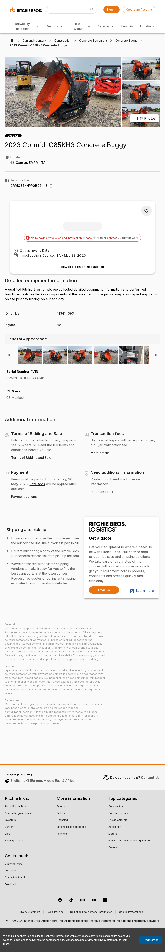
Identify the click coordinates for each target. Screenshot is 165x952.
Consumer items (118, 813)
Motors (112, 834)
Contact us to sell (15, 878)
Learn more (145, 590)
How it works (78, 26)
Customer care (13, 864)
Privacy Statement (29, 912)
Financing (128, 26)
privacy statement (108, 939)
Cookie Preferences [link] (131, 912)
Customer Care (128, 237)
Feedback (11, 884)
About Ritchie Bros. (16, 806)
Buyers (61, 806)
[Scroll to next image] (156, 355)
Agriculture (114, 827)
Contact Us (150, 777)
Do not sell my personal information (91, 912)
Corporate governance (18, 813)
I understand (150, 940)
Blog (7, 834)
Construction (116, 806)
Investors (10, 820)
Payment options (24, 496)
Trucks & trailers (117, 820)
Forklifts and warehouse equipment (129, 841)
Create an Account (139, 9)
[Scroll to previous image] (8, 355)
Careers (9, 827)
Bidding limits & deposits (71, 827)
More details (100, 453)
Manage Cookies (75, 939)
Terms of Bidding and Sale (31, 457)
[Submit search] (92, 9)
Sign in (111, 9)
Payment (62, 834)
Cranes (112, 847)
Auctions (52, 26)
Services (104, 26)
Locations (147, 26)
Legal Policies (55, 912)
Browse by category (22, 26)
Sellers (61, 813)
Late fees (37, 484)
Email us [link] (104, 590)
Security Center (14, 841)
